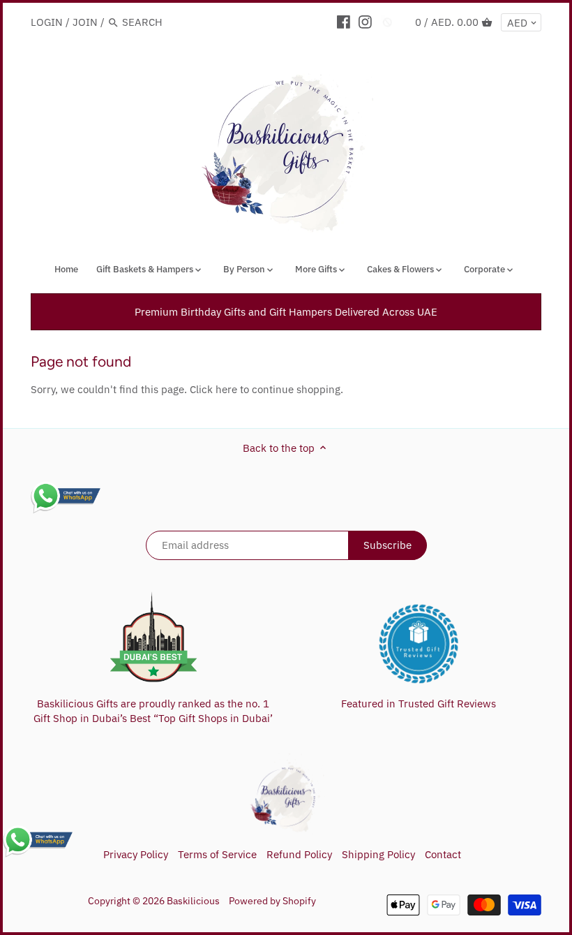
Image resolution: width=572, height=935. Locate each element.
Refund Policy (299, 854)
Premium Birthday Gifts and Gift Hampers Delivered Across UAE (286, 311)
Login (47, 22)
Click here (213, 389)
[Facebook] (343, 21)
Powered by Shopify (272, 900)
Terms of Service (217, 854)
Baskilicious (193, 900)
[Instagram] (365, 21)
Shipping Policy (378, 854)
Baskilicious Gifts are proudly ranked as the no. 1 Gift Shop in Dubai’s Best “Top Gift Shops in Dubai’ (153, 711)
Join (85, 22)
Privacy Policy (135, 854)
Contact (443, 854)
